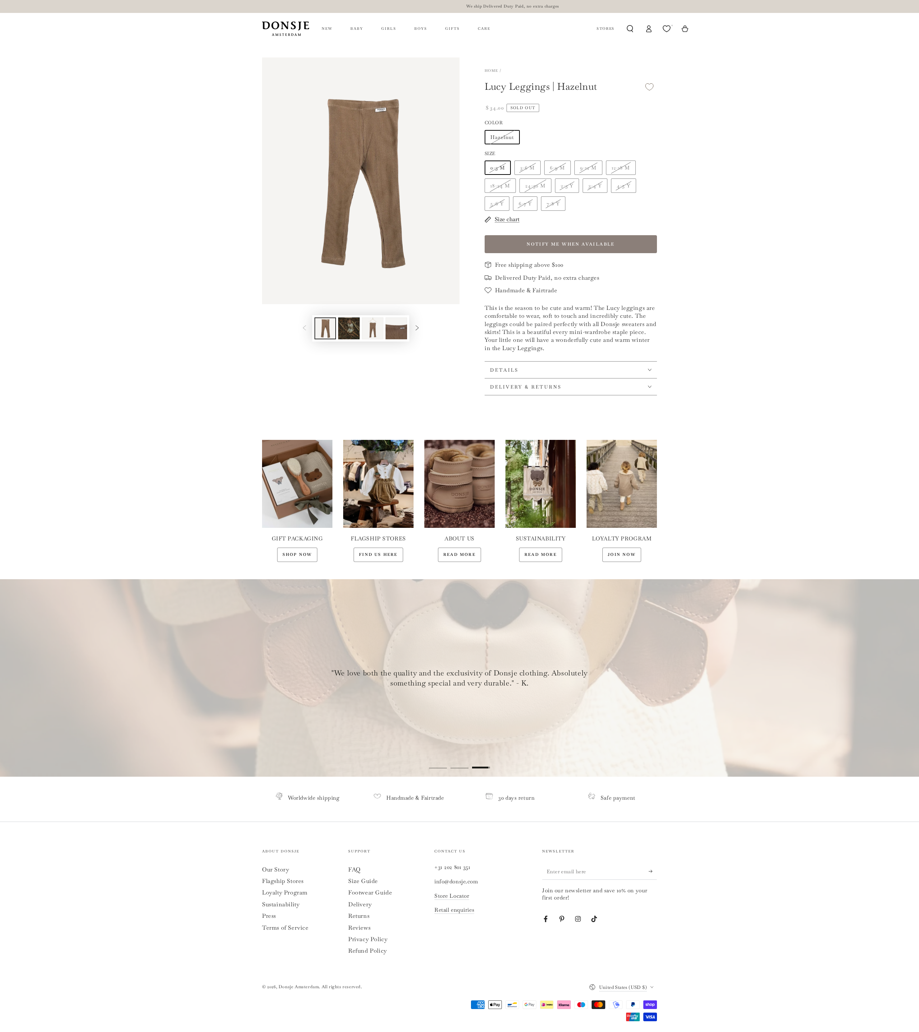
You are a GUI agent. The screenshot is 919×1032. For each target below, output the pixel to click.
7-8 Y (553, 203)
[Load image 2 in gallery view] (349, 328)
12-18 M (621, 167)
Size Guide (363, 881)
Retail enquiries (454, 909)
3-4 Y (595, 185)
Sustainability (280, 904)
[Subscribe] (653, 871)
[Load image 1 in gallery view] (325, 328)
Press (269, 916)
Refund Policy (367, 950)
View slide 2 (459, 762)
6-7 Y (525, 203)
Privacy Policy (367, 939)
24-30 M (535, 185)
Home (491, 70)
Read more (459, 554)
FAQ (354, 869)
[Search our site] (630, 29)
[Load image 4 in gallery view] (396, 328)
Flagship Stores (283, 881)
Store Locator (451, 895)
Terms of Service (285, 927)
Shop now (297, 554)
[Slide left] (304, 328)
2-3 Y (567, 185)
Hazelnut (502, 137)
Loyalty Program (285, 892)
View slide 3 (481, 762)
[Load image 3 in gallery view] (372, 328)
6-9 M (557, 167)
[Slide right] (417, 328)
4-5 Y (623, 185)
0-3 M (497, 167)
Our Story (275, 869)
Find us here (378, 554)
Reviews (359, 927)
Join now (622, 554)
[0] (667, 29)
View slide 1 (438, 762)
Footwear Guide (370, 892)
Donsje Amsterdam (299, 987)
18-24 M (500, 185)
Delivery (360, 904)
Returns (358, 916)
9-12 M (588, 167)
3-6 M (527, 167)
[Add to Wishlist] (649, 87)
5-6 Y (497, 203)
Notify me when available (571, 244)
